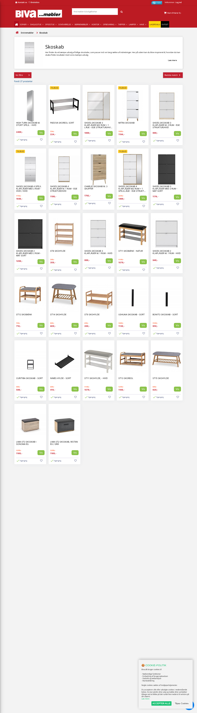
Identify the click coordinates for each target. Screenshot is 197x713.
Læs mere (145, 699)
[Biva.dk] (40, 13)
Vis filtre (19, 75)
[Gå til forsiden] (17, 32)
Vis (41, 132)
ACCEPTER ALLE (161, 703)
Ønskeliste (35, 2)
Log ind (179, 2)
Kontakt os (22, 2)
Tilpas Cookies (182, 703)
